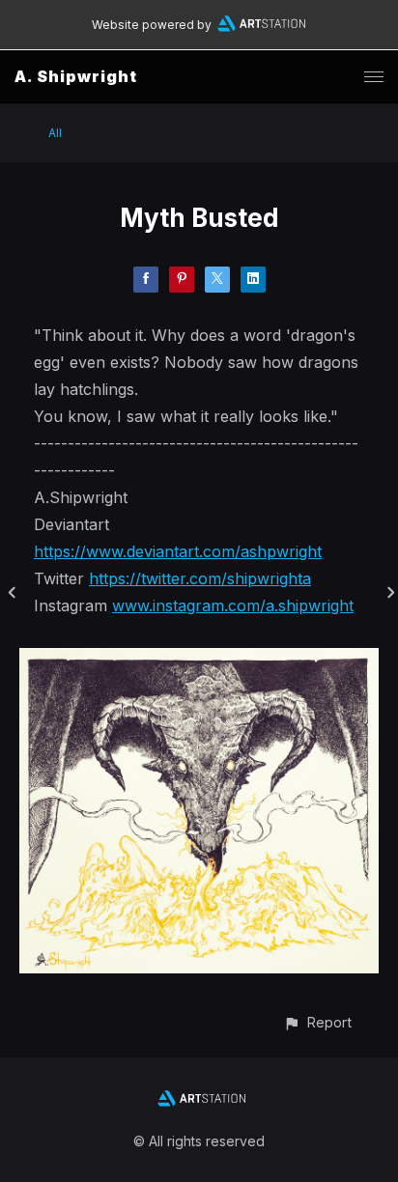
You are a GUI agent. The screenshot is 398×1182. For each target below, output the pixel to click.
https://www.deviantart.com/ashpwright (178, 551)
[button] (317, 1022)
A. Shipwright (75, 76)
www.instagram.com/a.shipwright (233, 605)
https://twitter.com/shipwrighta (200, 578)
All (55, 133)
